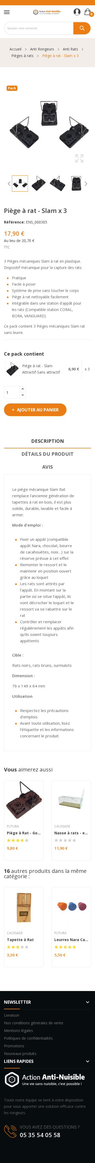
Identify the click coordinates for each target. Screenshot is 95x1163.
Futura (13, 826)
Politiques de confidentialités (28, 1038)
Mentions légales (18, 1030)
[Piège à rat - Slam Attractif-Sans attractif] (13, 368)
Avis (47, 467)
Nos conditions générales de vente (33, 1022)
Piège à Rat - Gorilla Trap (24, 833)
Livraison (11, 1015)
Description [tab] (47, 441)
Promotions (14, 1045)
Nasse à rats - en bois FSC (71, 833)
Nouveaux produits (20, 1053)
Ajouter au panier (38, 410)
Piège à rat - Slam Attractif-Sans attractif (41, 369)
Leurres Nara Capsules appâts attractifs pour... (71, 939)
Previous (9, 183)
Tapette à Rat (20, 939)
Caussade (62, 826)
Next (85, 183)
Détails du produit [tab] (47, 454)
